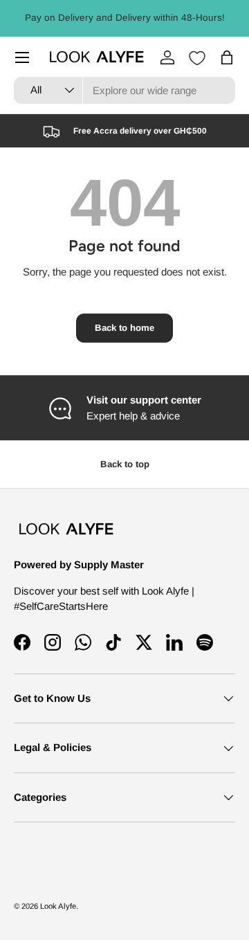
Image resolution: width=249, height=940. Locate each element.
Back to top (124, 464)
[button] (227, 57)
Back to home (124, 328)
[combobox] (124, 90)
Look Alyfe (58, 906)
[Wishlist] (197, 58)
